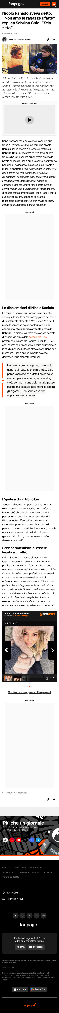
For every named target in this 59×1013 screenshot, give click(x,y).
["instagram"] (12, 839)
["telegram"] (38, 839)
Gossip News (7, 793)
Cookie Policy (8, 872)
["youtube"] (18, 839)
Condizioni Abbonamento (29, 872)
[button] (54, 39)
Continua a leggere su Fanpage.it (29, 692)
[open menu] (3, 4)
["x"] (25, 839)
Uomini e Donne (20, 793)
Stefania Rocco (23, 39)
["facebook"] (31, 839)
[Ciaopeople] (29, 1005)
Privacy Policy (36, 868)
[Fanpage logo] (16, 4)
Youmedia (6, 868)
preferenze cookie (10, 877)
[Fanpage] (29, 925)
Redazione (48, 872)
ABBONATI (45, 4)
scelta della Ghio (38, 336)
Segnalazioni (20, 868)
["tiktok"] (5, 839)
